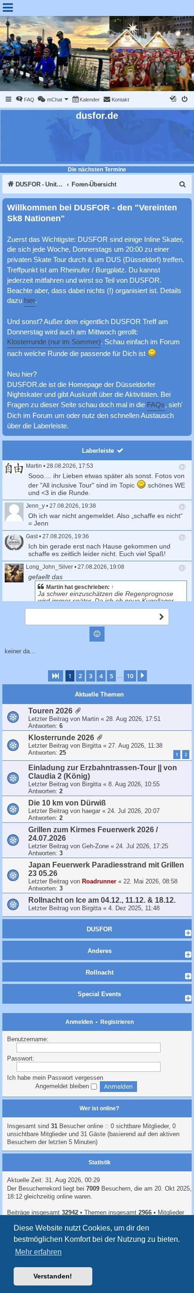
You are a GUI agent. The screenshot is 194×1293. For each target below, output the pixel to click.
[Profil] (14, 468)
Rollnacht (99, 972)
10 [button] (130, 676)
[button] (55, 675)
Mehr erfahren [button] (38, 1252)
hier (29, 300)
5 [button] (111, 676)
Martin (34, 466)
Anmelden (79, 1022)
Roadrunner (99, 881)
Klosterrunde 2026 (61, 738)
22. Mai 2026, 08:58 (150, 881)
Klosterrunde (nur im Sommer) (54, 342)
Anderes (100, 950)
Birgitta (91, 745)
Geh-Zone (95, 846)
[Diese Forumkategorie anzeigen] (188, 933)
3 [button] (90, 676)
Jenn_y (35, 506)
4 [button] (101, 676)
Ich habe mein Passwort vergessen (55, 1077)
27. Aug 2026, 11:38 (135, 745)
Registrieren (117, 1022)
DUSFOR (99, 929)
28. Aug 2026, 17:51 (133, 718)
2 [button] (80, 676)
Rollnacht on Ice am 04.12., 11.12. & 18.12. (102, 900)
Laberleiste (98, 450)
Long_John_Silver (49, 567)
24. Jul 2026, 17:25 (142, 846)
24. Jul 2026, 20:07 (133, 810)
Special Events (99, 994)
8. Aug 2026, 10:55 (134, 784)
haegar (91, 810)
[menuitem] (25, 99)
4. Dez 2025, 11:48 (134, 908)
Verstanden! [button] (52, 1276)
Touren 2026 (50, 711)
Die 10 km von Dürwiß (67, 803)
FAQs (156, 405)
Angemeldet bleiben (63, 1086)
